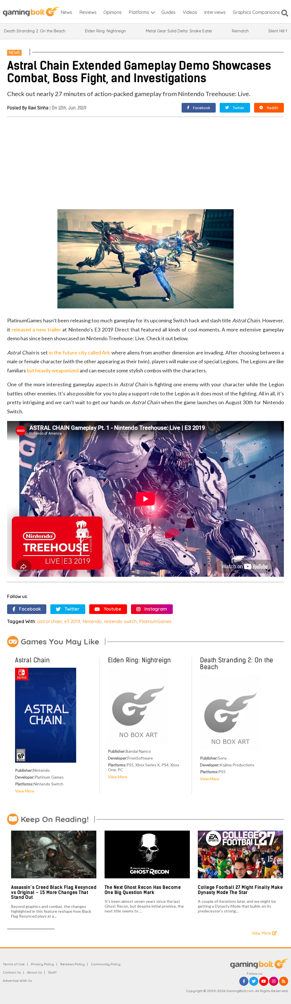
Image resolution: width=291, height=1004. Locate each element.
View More (24, 791)
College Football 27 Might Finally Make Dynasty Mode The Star (240, 890)
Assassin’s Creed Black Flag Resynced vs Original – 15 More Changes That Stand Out (53, 892)
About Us (34, 972)
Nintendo (92, 621)
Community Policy (105, 964)
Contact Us (12, 972)
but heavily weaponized (53, 370)
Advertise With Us (17, 980)
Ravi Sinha (38, 108)
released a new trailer (36, 329)
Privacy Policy (42, 964)
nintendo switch (120, 621)
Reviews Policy (72, 964)
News (14, 52)
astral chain (49, 621)
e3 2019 (72, 621)
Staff (52, 972)
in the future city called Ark (79, 352)
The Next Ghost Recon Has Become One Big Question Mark (143, 890)
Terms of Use (14, 964)
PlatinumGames (155, 621)
